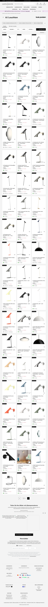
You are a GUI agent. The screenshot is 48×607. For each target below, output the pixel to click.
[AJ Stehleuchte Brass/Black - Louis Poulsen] (9, 115)
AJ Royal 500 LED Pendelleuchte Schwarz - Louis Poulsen (39, 350)
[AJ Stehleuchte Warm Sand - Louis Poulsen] (39, 207)
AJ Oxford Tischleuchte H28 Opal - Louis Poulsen (9, 489)
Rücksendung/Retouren (39, 568)
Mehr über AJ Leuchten (12, 26)
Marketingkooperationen (9, 598)
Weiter (44, 23)
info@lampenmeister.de (9, 568)
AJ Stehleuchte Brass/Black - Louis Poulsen (8, 120)
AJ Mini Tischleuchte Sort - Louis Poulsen (9, 350)
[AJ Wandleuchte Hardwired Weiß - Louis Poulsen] (24, 45)
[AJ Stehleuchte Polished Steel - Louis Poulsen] (9, 207)
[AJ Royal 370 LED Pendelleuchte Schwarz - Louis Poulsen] (39, 253)
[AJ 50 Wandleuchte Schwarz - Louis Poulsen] (9, 460)
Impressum (38, 587)
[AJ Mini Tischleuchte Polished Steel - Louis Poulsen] (24, 253)
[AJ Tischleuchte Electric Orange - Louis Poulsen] (9, 322)
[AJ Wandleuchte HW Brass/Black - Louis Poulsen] (9, 161)
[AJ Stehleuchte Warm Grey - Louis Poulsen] (39, 68)
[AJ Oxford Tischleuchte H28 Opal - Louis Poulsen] (9, 484)
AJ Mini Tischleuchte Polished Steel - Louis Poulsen (23, 258)
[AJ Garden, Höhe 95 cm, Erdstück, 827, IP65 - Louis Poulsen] (24, 230)
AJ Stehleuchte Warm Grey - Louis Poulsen (38, 74)
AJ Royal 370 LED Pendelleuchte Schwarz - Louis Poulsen (39, 258)
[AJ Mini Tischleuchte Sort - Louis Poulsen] (9, 345)
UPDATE (36, 11)
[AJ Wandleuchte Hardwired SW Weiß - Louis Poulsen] (24, 414)
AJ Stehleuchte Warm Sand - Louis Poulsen (38, 212)
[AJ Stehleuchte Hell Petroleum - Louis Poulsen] (24, 460)
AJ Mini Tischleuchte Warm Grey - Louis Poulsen (24, 212)
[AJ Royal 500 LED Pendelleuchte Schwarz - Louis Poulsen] (39, 345)
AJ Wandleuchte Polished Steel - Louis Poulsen (24, 327)
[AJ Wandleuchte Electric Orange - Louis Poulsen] (9, 414)
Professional (33, 9)
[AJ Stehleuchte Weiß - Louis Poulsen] (9, 91)
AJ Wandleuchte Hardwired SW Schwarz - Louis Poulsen (9, 74)
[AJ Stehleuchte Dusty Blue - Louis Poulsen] (39, 230)
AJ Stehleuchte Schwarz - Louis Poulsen (9, 50)
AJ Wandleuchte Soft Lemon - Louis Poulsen (8, 396)
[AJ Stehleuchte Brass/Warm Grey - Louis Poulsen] (39, 276)
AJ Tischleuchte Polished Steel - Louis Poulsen (38, 97)
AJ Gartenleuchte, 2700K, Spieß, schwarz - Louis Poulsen (9, 189)
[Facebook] (6, 586)
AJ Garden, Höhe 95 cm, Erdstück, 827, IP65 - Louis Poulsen (23, 235)
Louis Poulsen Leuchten (13, 13)
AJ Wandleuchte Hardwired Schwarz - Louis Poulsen (23, 74)
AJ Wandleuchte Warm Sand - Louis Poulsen (8, 373)
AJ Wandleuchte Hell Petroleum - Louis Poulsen (24, 443)
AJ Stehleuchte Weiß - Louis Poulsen (8, 97)
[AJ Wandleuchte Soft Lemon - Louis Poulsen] (9, 391)
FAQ (9, 569)
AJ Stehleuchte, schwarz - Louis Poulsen (23, 281)
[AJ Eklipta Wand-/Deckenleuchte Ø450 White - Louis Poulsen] (24, 484)
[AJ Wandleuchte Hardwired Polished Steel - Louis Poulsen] (39, 368)
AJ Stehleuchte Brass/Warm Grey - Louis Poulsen (39, 281)
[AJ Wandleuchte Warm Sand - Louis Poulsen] (9, 368)
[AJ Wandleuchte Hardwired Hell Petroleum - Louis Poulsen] (39, 414)
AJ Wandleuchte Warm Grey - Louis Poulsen (38, 396)
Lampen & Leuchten (5, 13)
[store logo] (7, 4)
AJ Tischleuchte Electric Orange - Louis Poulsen (9, 327)
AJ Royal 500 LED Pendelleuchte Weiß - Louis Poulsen (39, 327)
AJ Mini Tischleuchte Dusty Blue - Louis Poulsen (39, 466)
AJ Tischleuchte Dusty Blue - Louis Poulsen (23, 396)
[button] (15, 47)
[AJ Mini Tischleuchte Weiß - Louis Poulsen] (24, 368)
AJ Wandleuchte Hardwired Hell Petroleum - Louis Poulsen (38, 419)
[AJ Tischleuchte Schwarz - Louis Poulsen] (24, 115)
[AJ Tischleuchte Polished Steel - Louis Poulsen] (39, 91)
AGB (38, 588)
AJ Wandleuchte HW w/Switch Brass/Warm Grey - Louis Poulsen (38, 143)
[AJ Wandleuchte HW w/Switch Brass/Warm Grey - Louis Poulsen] (39, 138)
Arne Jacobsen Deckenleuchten (10, 23)
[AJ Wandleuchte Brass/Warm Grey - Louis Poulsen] (39, 184)
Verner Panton (24, 595)
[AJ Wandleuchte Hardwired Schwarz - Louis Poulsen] (24, 68)
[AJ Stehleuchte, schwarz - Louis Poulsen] (24, 276)
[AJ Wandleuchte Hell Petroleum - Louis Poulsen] (24, 437)
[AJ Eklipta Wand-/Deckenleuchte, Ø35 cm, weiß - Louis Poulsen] (24, 345)
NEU (20, 9)
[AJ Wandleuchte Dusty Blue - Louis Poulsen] (24, 91)
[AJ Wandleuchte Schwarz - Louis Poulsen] (24, 299)
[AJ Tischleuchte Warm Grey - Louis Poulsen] (9, 276)
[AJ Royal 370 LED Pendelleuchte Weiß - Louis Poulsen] (39, 484)
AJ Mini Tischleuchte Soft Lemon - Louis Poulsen (9, 304)
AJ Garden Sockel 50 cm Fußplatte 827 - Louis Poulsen (23, 166)
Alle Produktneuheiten (24, 598)
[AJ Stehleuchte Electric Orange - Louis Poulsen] (9, 253)
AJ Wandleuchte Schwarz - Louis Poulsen (24, 304)
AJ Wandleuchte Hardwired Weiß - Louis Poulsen (24, 50)
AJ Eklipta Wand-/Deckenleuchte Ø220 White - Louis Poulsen (39, 50)
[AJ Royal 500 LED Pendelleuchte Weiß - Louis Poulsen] (39, 322)
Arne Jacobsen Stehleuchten (25, 23)
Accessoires (24, 597)
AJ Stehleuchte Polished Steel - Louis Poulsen (9, 212)
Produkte (4, 26)
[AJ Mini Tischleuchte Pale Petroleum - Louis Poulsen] (9, 437)
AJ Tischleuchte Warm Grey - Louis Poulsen (8, 281)
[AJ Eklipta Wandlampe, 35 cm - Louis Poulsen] (9, 138)
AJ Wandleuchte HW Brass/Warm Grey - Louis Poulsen (7, 235)
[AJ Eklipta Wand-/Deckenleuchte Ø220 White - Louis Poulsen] (39, 45)
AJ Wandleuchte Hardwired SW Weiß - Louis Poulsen (23, 419)
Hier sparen (28, 11)
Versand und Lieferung (39, 567)
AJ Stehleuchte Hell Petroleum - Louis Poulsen (24, 466)
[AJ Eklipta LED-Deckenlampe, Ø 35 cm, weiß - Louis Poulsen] (39, 437)
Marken (9, 13)
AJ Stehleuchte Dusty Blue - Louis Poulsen (38, 235)
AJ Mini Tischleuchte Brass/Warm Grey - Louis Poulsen (39, 166)
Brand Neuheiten (9, 596)
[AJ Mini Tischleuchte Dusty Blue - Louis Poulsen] (39, 460)
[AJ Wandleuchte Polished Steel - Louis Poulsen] (24, 322)
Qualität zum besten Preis (24, 596)
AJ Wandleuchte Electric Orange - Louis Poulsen (9, 419)
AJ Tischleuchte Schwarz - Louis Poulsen (24, 120)
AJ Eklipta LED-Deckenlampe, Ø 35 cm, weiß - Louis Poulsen (38, 443)
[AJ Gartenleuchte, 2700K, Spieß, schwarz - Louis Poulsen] (9, 184)
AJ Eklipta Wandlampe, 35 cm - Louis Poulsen (8, 143)
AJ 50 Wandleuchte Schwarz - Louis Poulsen (8, 466)
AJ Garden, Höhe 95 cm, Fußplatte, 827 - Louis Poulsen (23, 189)
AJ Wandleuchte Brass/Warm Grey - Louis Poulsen (38, 189)
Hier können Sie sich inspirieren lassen (23, 534)
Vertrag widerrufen (38, 570)
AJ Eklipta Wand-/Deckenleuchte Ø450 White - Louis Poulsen (24, 489)
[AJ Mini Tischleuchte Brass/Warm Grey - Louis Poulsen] (39, 161)
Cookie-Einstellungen (9, 595)
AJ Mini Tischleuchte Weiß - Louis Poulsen (24, 373)
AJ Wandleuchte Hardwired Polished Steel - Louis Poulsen (38, 373)
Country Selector (39, 590)
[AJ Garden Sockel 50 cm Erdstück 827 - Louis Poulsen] (24, 138)
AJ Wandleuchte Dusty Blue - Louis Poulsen (23, 97)
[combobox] (24, 4)
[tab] (5, 29)
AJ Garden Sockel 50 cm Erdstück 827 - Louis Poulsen (24, 143)
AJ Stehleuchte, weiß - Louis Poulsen (38, 304)
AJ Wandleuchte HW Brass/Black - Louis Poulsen (9, 166)
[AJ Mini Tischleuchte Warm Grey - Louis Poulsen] (24, 207)
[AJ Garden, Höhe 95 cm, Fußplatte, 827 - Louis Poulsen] (24, 184)
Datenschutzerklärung (33, 556)
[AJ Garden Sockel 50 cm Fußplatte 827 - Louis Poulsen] (24, 161)
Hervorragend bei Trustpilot (10, 0)
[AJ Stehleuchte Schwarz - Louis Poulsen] (9, 45)
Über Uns (39, 586)
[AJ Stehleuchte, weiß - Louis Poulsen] (39, 299)
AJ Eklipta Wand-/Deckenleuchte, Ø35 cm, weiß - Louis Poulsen (24, 350)
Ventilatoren (26, 7)
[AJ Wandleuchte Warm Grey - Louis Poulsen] (39, 391)
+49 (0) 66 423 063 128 (9, 567)
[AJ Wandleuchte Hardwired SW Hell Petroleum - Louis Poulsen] (39, 115)
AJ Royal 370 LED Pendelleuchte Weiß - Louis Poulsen (39, 489)
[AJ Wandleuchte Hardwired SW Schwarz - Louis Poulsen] (9, 68)
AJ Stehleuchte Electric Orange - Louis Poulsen (9, 258)
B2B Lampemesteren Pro (9, 597)
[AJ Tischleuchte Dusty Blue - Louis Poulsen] (24, 391)
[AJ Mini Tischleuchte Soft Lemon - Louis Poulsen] (9, 299)
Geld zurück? (39, 569)
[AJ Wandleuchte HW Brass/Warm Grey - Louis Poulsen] (9, 230)
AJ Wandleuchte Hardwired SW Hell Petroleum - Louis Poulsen (38, 120)
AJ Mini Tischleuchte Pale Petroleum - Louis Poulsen (8, 443)
